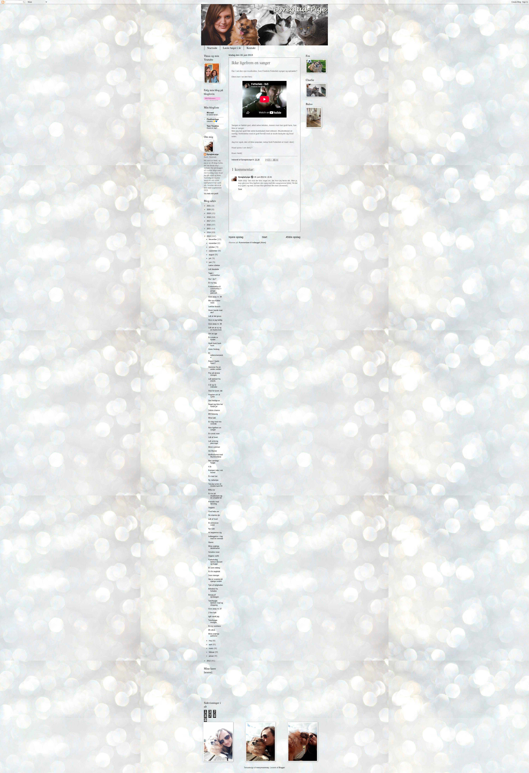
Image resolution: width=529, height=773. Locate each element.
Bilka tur (211, 490)
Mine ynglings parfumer (213, 635)
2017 (209, 221)
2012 (209, 661)
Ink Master (212, 451)
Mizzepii (210, 113)
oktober (212, 247)
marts (211, 648)
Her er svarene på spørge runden (215, 580)
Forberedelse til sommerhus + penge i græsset (214, 290)
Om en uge (212, 334)
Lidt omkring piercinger (213, 442)
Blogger (282, 768)
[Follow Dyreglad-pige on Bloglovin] (212, 100)
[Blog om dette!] (269, 160)
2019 (209, 213)
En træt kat (212, 476)
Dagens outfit (213, 556)
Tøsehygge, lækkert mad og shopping (215, 603)
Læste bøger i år (232, 48)
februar (212, 652)
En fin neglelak (214, 571)
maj (210, 641)
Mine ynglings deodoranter (214, 547)
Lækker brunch (214, 307)
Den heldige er (214, 401)
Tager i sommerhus (214, 274)
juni (210, 262)
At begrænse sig (215, 532)
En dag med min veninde (214, 423)
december (213, 239)
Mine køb (212, 418)
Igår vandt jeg (213, 616)
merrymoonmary (262, 768)
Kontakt (251, 48)
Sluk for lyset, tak (215, 391)
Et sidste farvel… (213, 115)
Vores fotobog (213, 349)
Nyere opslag (236, 237)
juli (210, 258)
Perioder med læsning (213, 503)
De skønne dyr (214, 515)
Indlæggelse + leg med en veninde (215, 537)
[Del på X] (271, 160)
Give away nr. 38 (215, 324)
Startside (212, 48)
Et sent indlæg (214, 568)
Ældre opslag (293, 237)
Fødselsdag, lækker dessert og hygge (215, 562)
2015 (209, 229)
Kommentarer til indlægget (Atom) (252, 243)
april (211, 645)
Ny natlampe (213, 480)
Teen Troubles (213, 126)
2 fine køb (212, 613)
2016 (209, 225)
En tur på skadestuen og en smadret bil (215, 496)
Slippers (211, 508)
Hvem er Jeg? (212, 128)
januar (211, 656)
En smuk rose (213, 434)
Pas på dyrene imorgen (214, 374)
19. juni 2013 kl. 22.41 (263, 177)
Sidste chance (214, 410)
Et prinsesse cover (213, 524)
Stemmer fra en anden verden (214, 368)
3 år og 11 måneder (212, 386)
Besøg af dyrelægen (213, 596)
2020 (209, 209)
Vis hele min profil (211, 194)
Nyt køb (211, 529)
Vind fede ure (213, 511)
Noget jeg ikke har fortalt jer (215, 405)
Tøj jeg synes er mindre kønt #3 (215, 485)
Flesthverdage (213, 119)
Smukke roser (213, 552)
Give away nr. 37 (215, 609)
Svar (240, 189)
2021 (209, 206)
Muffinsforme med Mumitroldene (215, 456)
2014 (209, 232)
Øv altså (211, 630)
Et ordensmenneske (215, 355)
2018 (209, 217)
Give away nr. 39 (215, 297)
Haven (210, 542)
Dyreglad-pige (247, 160)
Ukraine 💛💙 (212, 121)
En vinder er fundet (213, 338)
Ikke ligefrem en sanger (214, 429)
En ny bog (212, 283)
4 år (209, 467)
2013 (209, 236)
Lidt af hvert (213, 437)
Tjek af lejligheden (215, 585)
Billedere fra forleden (213, 590)
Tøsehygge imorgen (212, 621)
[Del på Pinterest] (277, 160)
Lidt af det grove (214, 316)
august (212, 255)
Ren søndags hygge (213, 462)
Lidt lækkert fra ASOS (214, 380)
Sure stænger (213, 575)
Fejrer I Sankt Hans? (213, 362)
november (213, 243)
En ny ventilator (214, 626)
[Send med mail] (266, 160)
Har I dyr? (212, 279)
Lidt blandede (213, 269)
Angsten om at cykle (214, 396)
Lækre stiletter (214, 265)
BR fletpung (213, 414)
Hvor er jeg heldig (215, 320)
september (213, 251)
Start (264, 237)
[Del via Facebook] (274, 160)
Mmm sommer (214, 447)
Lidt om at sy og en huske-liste (215, 329)
